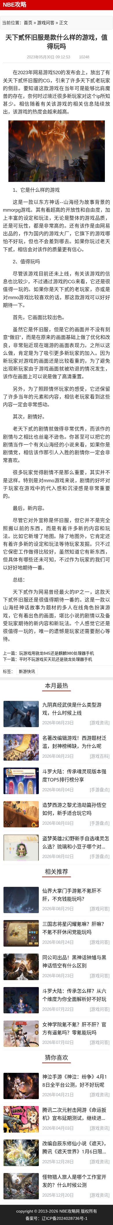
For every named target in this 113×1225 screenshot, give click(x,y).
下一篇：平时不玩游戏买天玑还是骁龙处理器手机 (47, 659)
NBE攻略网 (69, 1211)
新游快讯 (27, 671)
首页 (28, 22)
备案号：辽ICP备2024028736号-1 (56, 1218)
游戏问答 (45, 22)
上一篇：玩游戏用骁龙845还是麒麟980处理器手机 (48, 653)
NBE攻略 (14, 4)
